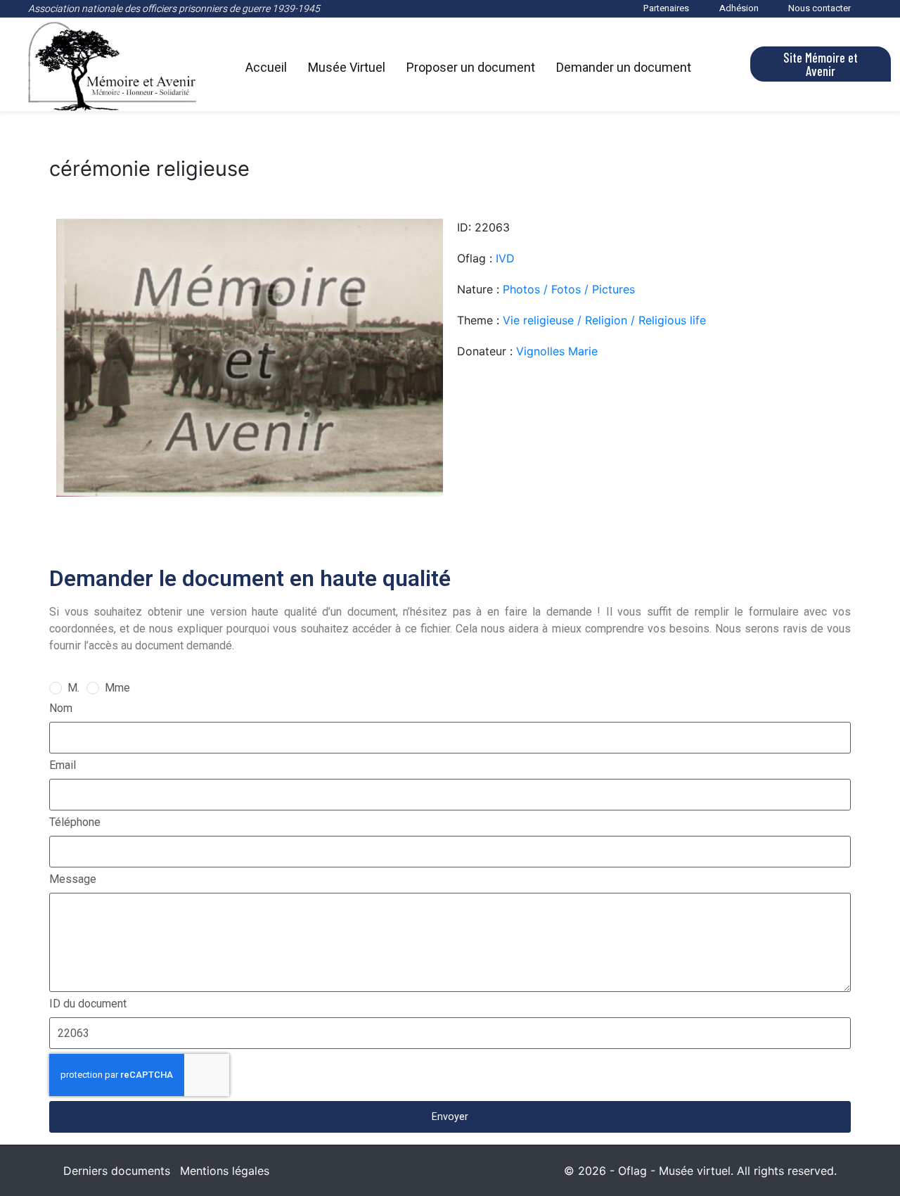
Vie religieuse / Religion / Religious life (604, 320)
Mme (117, 687)
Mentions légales (224, 1171)
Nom (60, 708)
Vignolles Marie (557, 351)
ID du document (88, 1003)
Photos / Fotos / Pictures (569, 289)
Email (62, 765)
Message (72, 879)
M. (73, 687)
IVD (505, 258)
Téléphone (75, 822)
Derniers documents (116, 1171)
